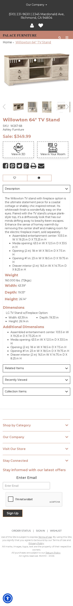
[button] (32, 25)
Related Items (14, 368)
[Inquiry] (39, 178)
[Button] (67, 38)
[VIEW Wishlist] (15, 178)
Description (12, 188)
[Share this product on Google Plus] (26, 166)
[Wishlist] (40, 25)
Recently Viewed (16, 379)
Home (7, 42)
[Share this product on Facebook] (5, 166)
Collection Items (15, 391)
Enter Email (26, 478)
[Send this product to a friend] (41, 166)
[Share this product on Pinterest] (12, 166)
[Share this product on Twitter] (19, 166)
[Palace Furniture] (19, 35)
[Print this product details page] (33, 166)
